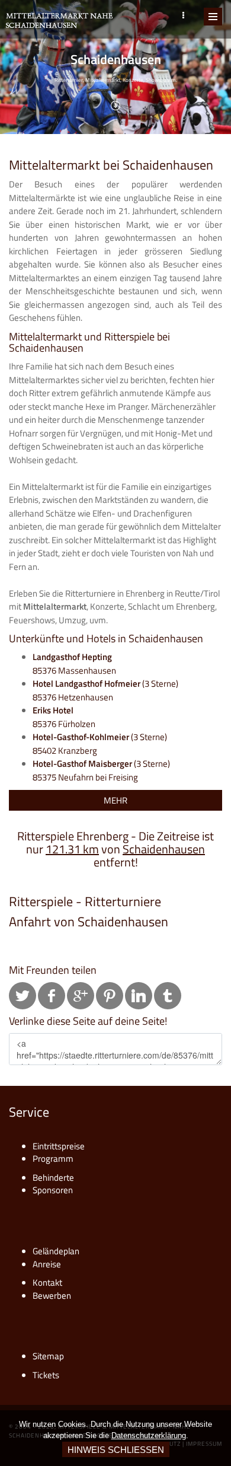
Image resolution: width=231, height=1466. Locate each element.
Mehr (115, 800)
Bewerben (52, 1295)
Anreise (47, 1264)
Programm (53, 1158)
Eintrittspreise (59, 1146)
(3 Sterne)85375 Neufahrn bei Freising (101, 770)
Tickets (46, 1375)
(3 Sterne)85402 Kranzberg (100, 743)
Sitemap (48, 1356)
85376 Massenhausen (74, 663)
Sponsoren (53, 1190)
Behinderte (53, 1177)
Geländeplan (56, 1251)
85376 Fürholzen (64, 717)
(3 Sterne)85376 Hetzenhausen (105, 690)
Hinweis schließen (116, 1450)
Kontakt (47, 1282)
